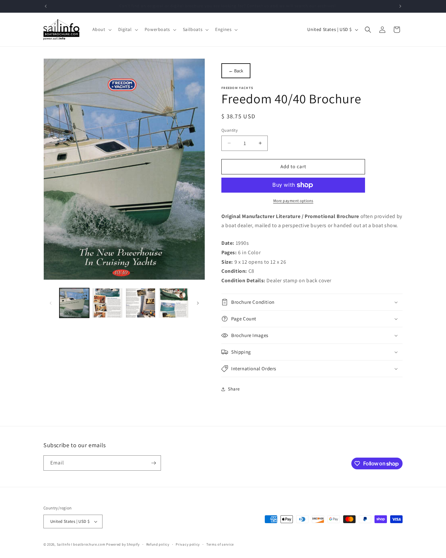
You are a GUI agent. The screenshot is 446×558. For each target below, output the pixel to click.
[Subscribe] (153, 463)
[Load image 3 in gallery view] (140, 303)
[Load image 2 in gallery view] (107, 303)
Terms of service (220, 544)
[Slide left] (50, 303)
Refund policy (157, 544)
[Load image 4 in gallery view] (173, 303)
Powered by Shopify (123, 544)
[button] (101, 29)
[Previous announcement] (46, 6)
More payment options (293, 200)
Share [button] (234, 389)
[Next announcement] (400, 6)
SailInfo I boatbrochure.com (81, 544)
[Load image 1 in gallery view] (74, 303)
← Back (236, 71)
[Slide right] (198, 303)
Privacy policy (188, 544)
